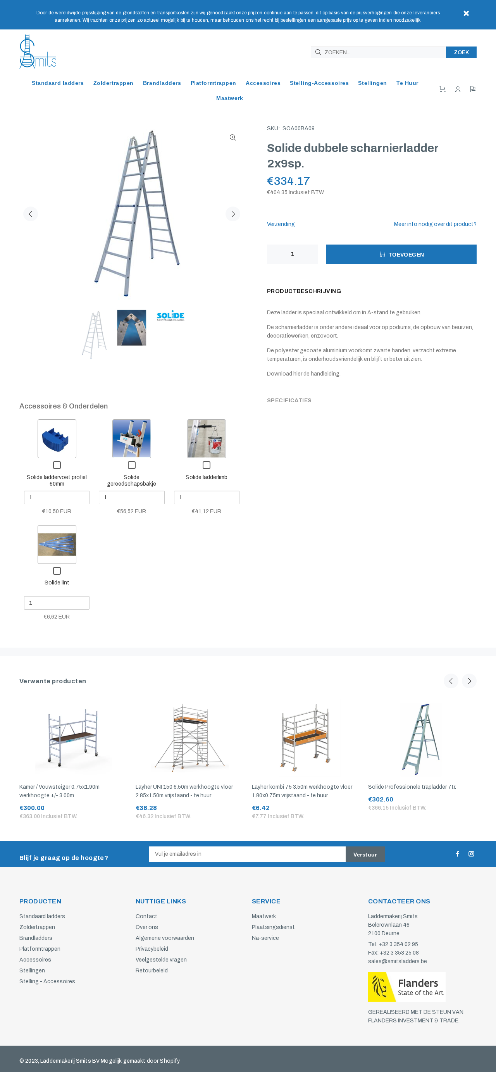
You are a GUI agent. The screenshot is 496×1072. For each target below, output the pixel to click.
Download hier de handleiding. (304, 374)
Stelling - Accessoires (47, 981)
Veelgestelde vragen (161, 960)
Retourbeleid (152, 971)
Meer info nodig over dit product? (435, 224)
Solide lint (57, 583)
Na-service (265, 938)
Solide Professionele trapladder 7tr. (412, 787)
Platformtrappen (39, 949)
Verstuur (365, 854)
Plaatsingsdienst (273, 927)
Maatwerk (264, 916)
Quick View (57, 438)
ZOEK (461, 52)
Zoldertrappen (37, 927)
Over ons (147, 927)
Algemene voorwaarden (165, 938)
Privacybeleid (152, 949)
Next (233, 214)
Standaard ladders (42, 916)
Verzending (281, 224)
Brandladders (35, 938)
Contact (146, 916)
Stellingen (32, 971)
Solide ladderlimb (206, 477)
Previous (30, 214)
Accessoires (35, 960)
